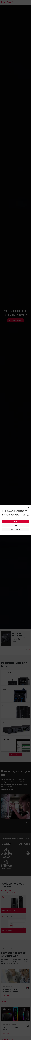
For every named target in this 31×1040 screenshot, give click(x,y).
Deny (15, 525)
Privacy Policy (19, 532)
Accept (15, 521)
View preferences (15, 529)
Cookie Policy (12, 532)
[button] (28, 507)
